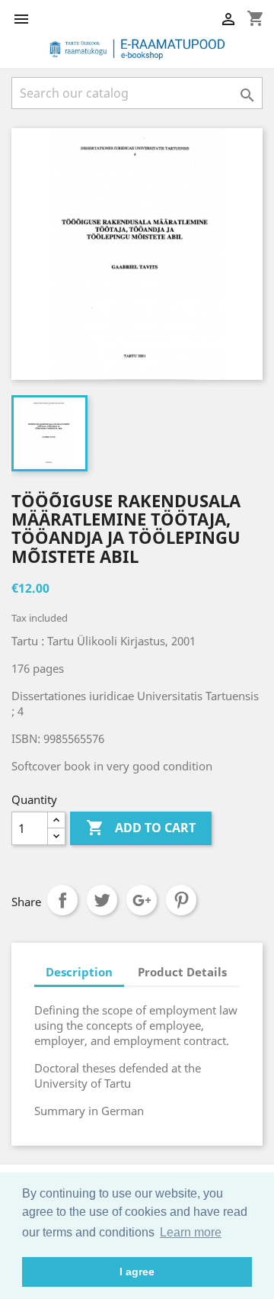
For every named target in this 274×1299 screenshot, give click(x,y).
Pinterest (181, 900)
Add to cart (141, 827)
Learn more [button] (190, 1232)
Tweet (102, 900)
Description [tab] (79, 971)
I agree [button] (137, 1271)
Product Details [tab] (182, 971)
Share (62, 900)
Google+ (141, 900)
